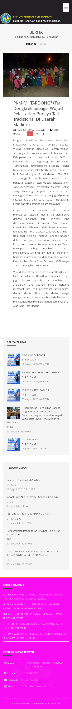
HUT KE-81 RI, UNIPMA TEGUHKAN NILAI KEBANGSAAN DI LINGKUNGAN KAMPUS (33, 626)
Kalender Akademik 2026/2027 (23, 480)
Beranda (31, 43)
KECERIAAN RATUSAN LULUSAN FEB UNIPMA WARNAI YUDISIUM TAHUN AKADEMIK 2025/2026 (31, 606)
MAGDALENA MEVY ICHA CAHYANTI (41, 372)
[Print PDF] (30, 133)
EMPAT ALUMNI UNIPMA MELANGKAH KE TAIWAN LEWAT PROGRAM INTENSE (32, 616)
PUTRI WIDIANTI (31, 439)
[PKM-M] (36, 75)
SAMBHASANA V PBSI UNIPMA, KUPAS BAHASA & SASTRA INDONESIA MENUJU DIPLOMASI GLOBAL (33, 596)
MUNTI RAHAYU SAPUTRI (36, 390)
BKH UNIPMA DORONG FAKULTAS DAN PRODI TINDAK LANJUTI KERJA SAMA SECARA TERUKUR (35, 636)
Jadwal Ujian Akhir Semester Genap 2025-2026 (32, 497)
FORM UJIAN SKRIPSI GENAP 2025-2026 (28, 514)
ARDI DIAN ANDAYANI (33, 354)
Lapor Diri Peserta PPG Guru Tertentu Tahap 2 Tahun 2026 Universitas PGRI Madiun (32, 553)
